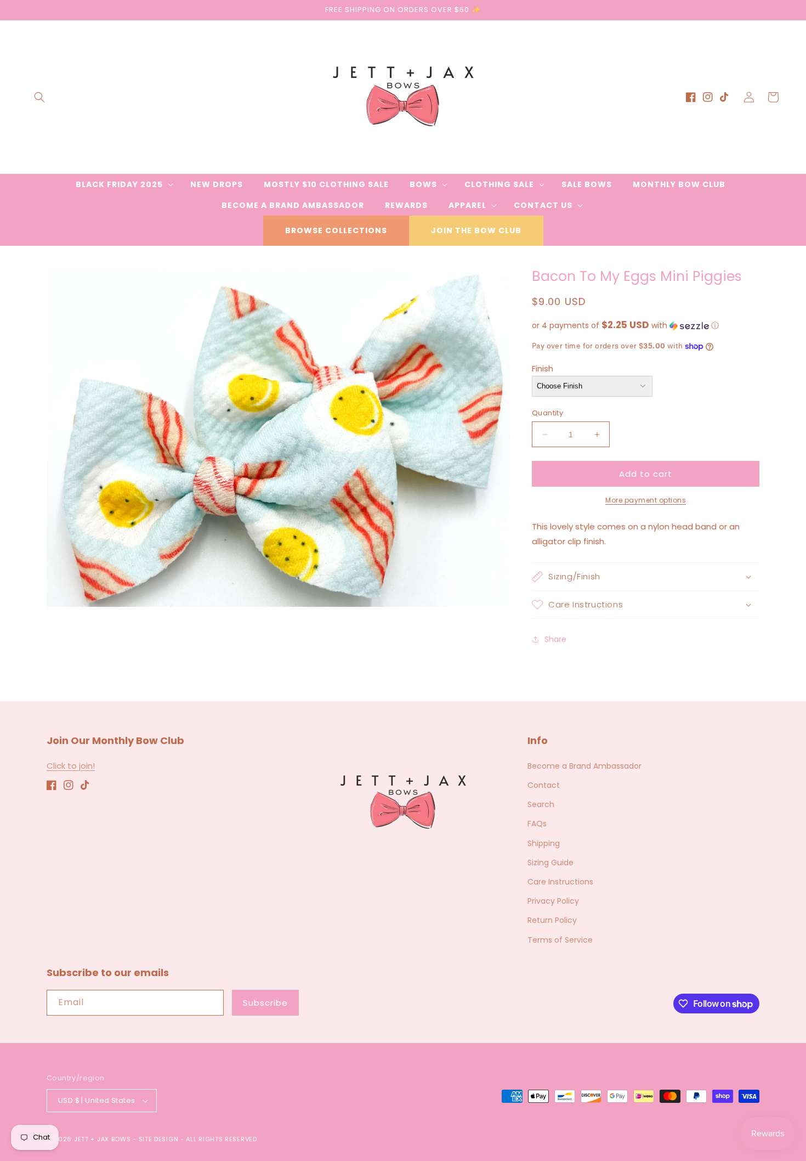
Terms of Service (560, 939)
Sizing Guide (550, 862)
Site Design (159, 1139)
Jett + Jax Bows (102, 1139)
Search (540, 804)
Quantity (547, 413)
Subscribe (265, 1002)
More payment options (645, 500)
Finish (542, 368)
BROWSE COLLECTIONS (336, 230)
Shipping (543, 843)
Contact (543, 785)
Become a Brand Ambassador (584, 765)
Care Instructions (560, 881)
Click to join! (71, 765)
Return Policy (552, 920)
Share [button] (555, 639)
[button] (39, 97)
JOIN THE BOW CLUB (476, 230)
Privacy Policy (553, 900)
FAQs (537, 823)
